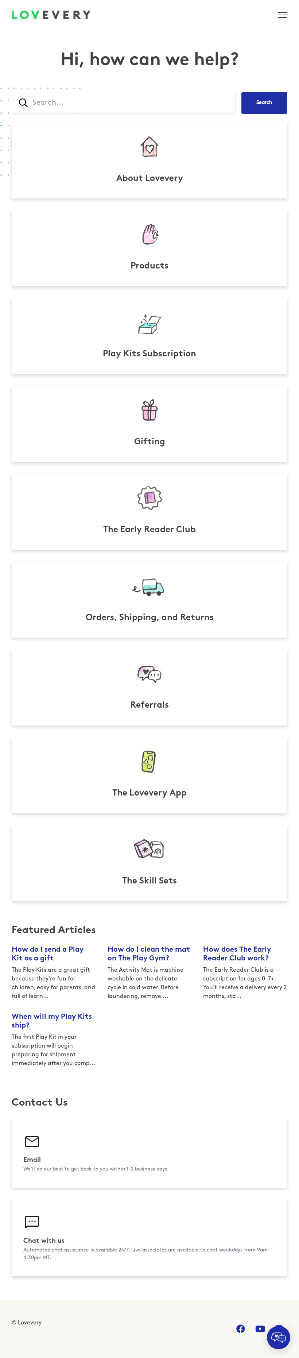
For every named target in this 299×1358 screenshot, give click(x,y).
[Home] (51, 15)
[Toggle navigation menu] (282, 15)
